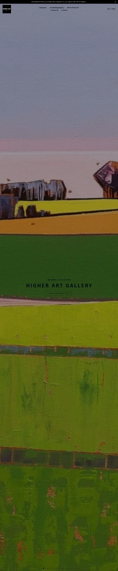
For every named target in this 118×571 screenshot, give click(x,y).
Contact (64, 10)
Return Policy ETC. (73, 7)
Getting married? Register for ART (59, 293)
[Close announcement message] (115, 2)
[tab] (39, 568)
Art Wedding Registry (57, 7)
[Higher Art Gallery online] (7, 9)
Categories (42, 7)
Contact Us (54, 10)
